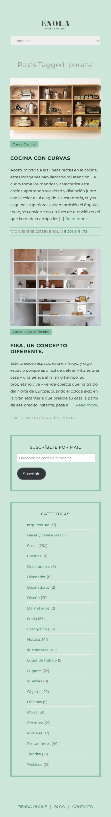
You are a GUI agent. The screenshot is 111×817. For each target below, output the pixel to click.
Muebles (34, 681)
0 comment (65, 418)
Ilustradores (37, 650)
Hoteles (34, 639)
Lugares (29, 332)
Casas (17, 144)
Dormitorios (38, 608)
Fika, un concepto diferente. (38, 348)
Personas (35, 723)
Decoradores (38, 566)
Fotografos (37, 629)
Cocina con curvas (40, 158)
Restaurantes (39, 744)
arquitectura (38, 525)
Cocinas (29, 144)
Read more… (77, 218)
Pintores (34, 733)
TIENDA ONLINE (32, 807)
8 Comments (75, 231)
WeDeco (35, 764)
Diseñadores (38, 587)
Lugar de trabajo (42, 660)
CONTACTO (82, 807)
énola (32, 618)
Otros (32, 712)
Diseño (33, 598)
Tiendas (43, 332)
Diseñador (36, 577)
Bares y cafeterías (43, 535)
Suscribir (31, 473)
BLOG (59, 807)
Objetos (34, 692)
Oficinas (34, 702)
